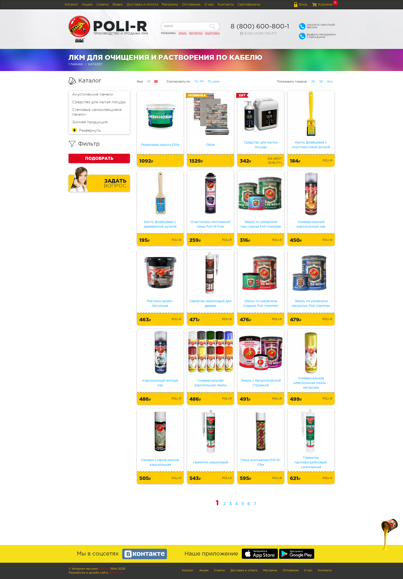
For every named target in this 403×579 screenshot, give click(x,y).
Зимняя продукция (90, 122)
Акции (87, 4)
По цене (213, 81)
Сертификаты (249, 4)
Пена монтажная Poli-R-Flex (261, 462)
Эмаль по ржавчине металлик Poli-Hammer (311, 303)
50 (321, 81)
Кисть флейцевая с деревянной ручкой (160, 224)
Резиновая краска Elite (160, 145)
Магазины (170, 4)
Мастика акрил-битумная (160, 303)
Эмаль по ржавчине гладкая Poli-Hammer (260, 303)
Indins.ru (116, 573)
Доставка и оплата (142, 4)
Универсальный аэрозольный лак (311, 224)
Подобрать (99, 158)
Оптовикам (191, 4)
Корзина (325, 4)
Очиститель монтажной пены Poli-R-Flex (210, 224)
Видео (118, 4)
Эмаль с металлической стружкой (261, 383)
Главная (76, 64)
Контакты (226, 4)
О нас (209, 4)
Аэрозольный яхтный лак (160, 383)
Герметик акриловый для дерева (210, 303)
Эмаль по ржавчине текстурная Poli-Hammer (260, 224)
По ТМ (199, 81)
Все (330, 81)
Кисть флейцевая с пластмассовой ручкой (311, 145)
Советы (103, 4)
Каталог (71, 4)
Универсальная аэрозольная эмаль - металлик (311, 383)
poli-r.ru (104, 569)
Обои (210, 145)
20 (313, 81)
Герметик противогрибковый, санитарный (311, 462)
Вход (303, 4)
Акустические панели (92, 94)
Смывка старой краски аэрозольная (160, 462)
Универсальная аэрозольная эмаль (210, 383)
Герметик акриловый (210, 462)
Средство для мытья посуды (99, 102)
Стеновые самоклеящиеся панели (97, 112)
